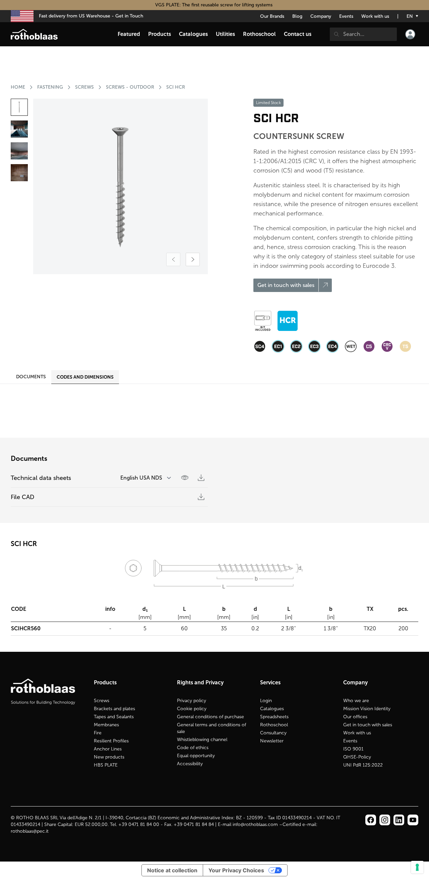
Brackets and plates (114, 708)
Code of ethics (192, 747)
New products (109, 757)
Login (266, 700)
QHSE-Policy (357, 757)
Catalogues (272, 708)
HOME (18, 87)
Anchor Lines (108, 748)
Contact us (297, 34)
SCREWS (84, 87)
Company (320, 16)
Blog (297, 16)
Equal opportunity (196, 755)
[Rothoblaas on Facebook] (370, 820)
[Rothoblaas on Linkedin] (384, 820)
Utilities (225, 34)
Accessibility (190, 763)
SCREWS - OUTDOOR (130, 87)
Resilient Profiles (111, 740)
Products (159, 34)
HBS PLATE (106, 765)
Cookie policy (191, 708)
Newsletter (272, 740)
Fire (98, 732)
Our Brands (272, 16)
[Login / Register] (410, 34)
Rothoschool (274, 724)
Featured (129, 34)
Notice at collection (172, 870)
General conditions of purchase (210, 716)
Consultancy (273, 732)
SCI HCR (175, 87)
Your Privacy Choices (236, 870)
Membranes (106, 724)
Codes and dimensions (85, 377)
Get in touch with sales (367, 724)
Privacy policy (191, 700)
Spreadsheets (274, 716)
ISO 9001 (353, 748)
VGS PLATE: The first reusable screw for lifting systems (214, 4)
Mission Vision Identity (366, 708)
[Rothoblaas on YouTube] (413, 820)
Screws (101, 700)
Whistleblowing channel (202, 739)
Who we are (356, 700)
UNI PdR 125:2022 (363, 765)
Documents (31, 376)
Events (346, 16)
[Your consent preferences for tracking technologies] (417, 867)
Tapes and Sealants (114, 716)
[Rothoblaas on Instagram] (398, 820)
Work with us (375, 16)
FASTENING (50, 87)
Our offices (355, 716)
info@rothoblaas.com (255, 824)
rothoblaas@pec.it (30, 831)
